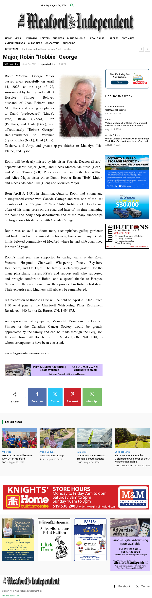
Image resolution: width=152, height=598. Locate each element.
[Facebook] (114, 586)
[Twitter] (137, 586)
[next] (147, 49)
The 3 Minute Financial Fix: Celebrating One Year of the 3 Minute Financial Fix (62, 49)
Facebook (124, 586)
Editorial (109, 119)
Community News (114, 106)
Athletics (6, 452)
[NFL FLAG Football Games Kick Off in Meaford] (19, 438)
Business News (122, 452)
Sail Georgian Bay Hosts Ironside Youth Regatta (91, 457)
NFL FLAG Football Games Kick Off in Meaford (17, 457)
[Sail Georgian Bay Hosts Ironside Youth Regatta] (94, 438)
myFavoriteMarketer (11, 595)
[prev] (141, 49)
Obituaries (11, 63)
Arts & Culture (112, 135)
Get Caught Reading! (115, 110)
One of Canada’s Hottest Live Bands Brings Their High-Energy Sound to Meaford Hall (127, 140)
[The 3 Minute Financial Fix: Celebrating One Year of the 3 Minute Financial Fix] (132, 438)
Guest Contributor (123, 465)
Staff (4, 462)
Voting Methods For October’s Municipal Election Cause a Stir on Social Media (126, 124)
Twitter (145, 586)
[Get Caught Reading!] (57, 438)
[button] (72, 5)
